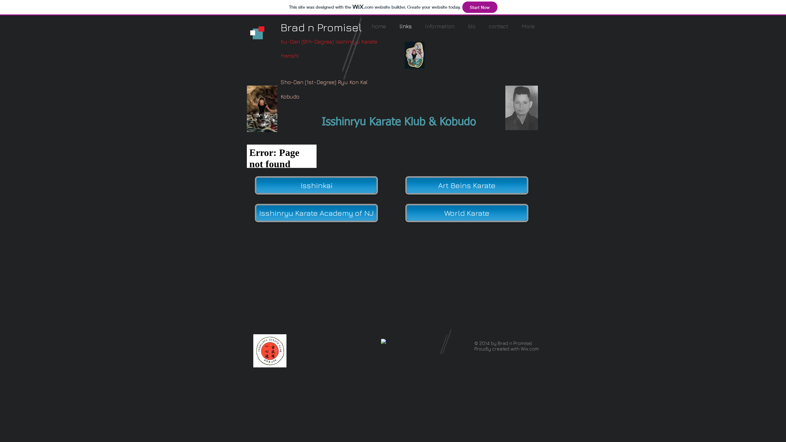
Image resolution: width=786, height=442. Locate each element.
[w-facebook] (384, 342)
